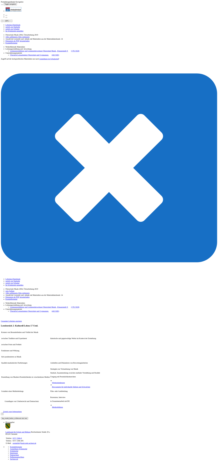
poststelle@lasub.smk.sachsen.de (24, 443)
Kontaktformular (11, 43)
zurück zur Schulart (12, 29)
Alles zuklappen (24, 37)
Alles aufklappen (11, 37)
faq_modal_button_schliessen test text (14, 418)
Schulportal (14, 451)
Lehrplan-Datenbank (12, 25)
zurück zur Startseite (12, 27)
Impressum (14, 453)
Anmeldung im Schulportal (49, 59)
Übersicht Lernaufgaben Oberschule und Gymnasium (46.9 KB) (34, 55)
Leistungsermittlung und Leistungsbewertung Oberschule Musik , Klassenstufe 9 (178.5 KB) (44, 51)
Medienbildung (57, 407)
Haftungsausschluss (17, 457)
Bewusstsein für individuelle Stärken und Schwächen (71, 387)
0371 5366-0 (17, 438)
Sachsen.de (14, 459)
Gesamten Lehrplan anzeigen (11, 321)
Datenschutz (14, 455)
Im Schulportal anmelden (14, 31)
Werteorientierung (58, 383)
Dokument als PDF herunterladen (17, 41)
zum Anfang (9, 291)
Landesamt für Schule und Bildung (18, 432)
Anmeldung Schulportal (18, 449)
